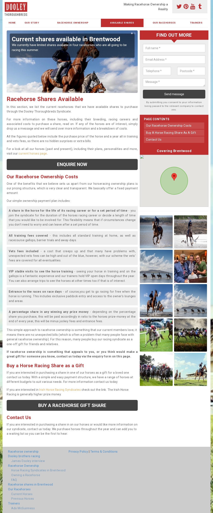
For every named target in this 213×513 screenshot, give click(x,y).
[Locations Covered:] (8, 3)
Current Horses (21, 494)
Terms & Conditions (104, 451)
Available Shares (122, 22)
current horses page (33, 153)
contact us (153, 139)
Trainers (196, 22)
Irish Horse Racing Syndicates (60, 389)
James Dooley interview (28, 461)
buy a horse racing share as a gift (171, 132)
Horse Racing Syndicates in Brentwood (38, 470)
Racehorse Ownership (73, 22)
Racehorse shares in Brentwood (30, 484)
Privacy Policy (78, 451)
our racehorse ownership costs (169, 125)
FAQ (14, 480)
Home (12, 22)
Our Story (32, 22)
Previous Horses (22, 498)
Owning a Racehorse (25, 475)
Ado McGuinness (23, 508)
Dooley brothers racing (24, 456)
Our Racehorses (164, 22)
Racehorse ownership (23, 451)
